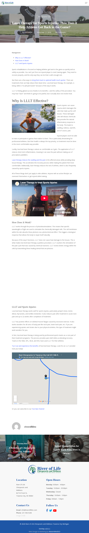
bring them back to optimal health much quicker (49, 80)
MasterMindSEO (54, 532)
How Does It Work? (22, 60)
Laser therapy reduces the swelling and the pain (28, 160)
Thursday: (50, 495)
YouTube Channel (38, 409)
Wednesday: (50, 492)
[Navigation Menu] (86, 3)
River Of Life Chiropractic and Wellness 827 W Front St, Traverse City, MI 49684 (24, 490)
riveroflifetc (28, 32)
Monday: (49, 485)
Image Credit (20, 516)
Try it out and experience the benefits (25, 346)
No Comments (60, 32)
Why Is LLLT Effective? (23, 58)
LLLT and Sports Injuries (23, 63)
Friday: (48, 499)
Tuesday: (49, 488)
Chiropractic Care (44, 17)
